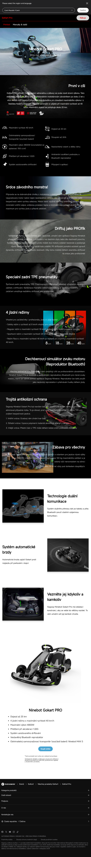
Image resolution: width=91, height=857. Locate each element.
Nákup (83, 17)
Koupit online (45, 749)
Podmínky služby (6, 839)
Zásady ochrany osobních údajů (26, 839)
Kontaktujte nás (7, 814)
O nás (3, 808)
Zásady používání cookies (49, 839)
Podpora (4, 801)
